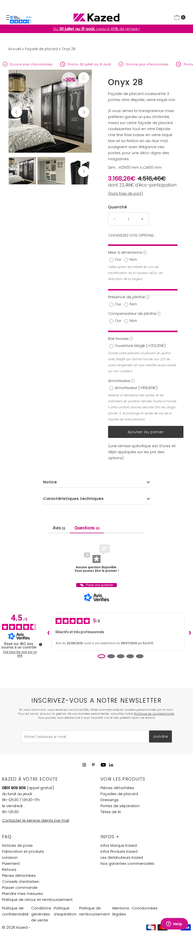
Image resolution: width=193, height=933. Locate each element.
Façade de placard (41, 49)
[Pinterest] (93, 765)
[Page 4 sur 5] (130, 656)
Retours (9, 869)
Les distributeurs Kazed (122, 857)
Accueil (14, 49)
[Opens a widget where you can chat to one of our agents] (174, 924)
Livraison (10, 857)
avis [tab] (59, 527)
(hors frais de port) (125, 193)
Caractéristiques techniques (73, 498)
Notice (50, 482)
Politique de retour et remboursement (37, 899)
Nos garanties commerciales (127, 863)
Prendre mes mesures (22, 893)
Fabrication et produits (23, 851)
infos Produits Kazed (119, 851)
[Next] (83, 112)
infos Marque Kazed (119, 845)
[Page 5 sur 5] (139, 656)
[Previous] (16, 112)
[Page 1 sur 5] (101, 656)
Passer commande (19, 887)
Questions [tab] (86, 527)
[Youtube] (103, 765)
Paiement (11, 863)
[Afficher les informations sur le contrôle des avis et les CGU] (40, 644)
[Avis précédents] (47, 631)
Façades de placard (119, 793)
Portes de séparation (120, 805)
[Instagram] (84, 765)
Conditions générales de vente (41, 914)
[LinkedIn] (111, 765)
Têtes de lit (111, 811)
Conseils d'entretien (20, 881)
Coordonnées (145, 908)
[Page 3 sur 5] (120, 656)
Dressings (110, 799)
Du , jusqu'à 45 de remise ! (96, 28)
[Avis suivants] (188, 631)
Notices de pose (17, 845)
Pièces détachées (117, 787)
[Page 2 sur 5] (111, 656)
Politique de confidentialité (154, 714)
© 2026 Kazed (15, 927)
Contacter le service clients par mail (35, 820)
